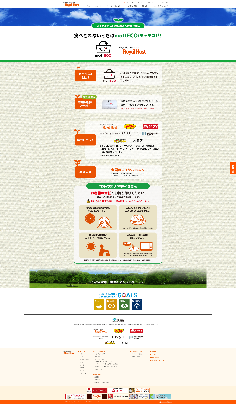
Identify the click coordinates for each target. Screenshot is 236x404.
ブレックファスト (84, 359)
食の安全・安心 (132, 6)
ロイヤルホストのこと (113, 6)
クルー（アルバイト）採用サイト (135, 2)
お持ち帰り (83, 365)
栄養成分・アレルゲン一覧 (101, 382)
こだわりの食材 (136, 356)
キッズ (81, 362)
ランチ (81, 356)
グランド (82, 354)
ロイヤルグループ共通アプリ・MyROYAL (105, 366)
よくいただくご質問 (99, 354)
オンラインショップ (161, 6)
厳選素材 (96, 377)
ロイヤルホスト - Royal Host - (71, 4)
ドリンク (82, 370)
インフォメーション (164, 2)
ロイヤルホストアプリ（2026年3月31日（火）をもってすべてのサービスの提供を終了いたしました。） (107, 362)
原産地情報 (97, 379)
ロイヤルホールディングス (159, 360)
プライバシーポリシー (165, 402)
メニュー (89, 6)
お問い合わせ (151, 2)
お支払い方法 (98, 369)
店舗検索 (144, 6)
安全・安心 (97, 374)
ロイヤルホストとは (137, 354)
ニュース (98, 6)
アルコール (83, 373)
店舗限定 (82, 367)
